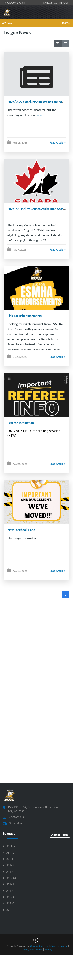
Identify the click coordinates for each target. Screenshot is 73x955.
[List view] (65, 43)
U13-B (10, 884)
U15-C (10, 903)
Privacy (48, 949)
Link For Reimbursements (24, 316)
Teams (66, 23)
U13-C (10, 890)
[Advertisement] (36, 640)
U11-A (10, 865)
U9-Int (10, 852)
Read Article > (57, 142)
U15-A (10, 897)
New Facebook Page (21, 530)
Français (48, 2)
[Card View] (58, 43)
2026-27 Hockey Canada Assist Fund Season (37, 209)
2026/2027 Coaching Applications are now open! (40, 101)
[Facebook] (35, 940)
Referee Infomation (20, 423)
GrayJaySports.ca (39, 946)
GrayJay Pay (27, 949)
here (39, 115)
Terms (39, 949)
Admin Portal (60, 835)
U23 (8, 910)
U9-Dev (7, 23)
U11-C (10, 872)
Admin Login (61, 2)
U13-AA (11, 878)
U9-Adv (11, 846)
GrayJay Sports (16, 2)
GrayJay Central (58, 946)
